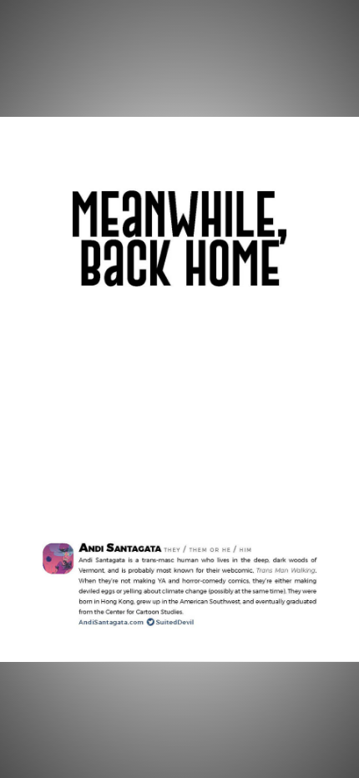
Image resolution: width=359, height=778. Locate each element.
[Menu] (322, 37)
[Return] (37, 37)
